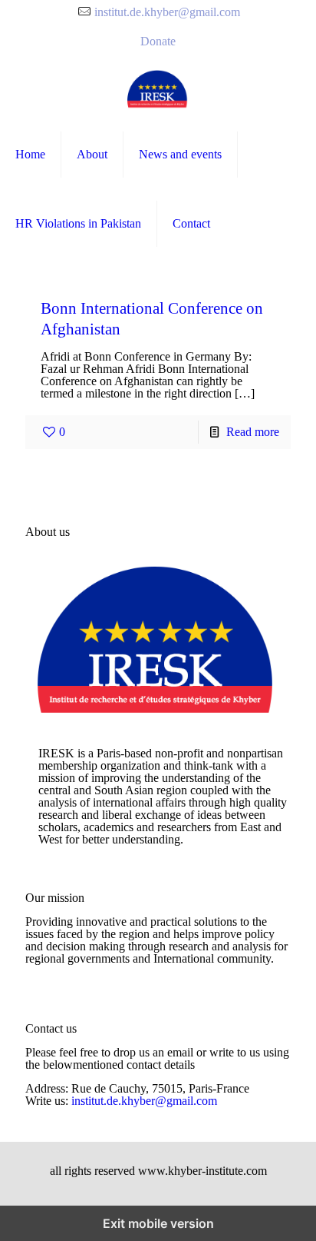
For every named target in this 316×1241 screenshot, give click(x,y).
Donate (158, 41)
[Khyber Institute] (158, 89)
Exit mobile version (158, 1223)
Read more (252, 431)
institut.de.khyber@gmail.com (167, 11)
